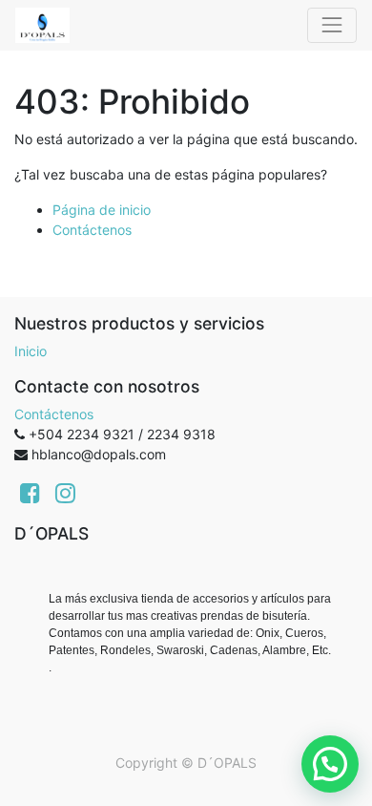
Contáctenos (92, 230)
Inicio (30, 351)
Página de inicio (101, 210)
